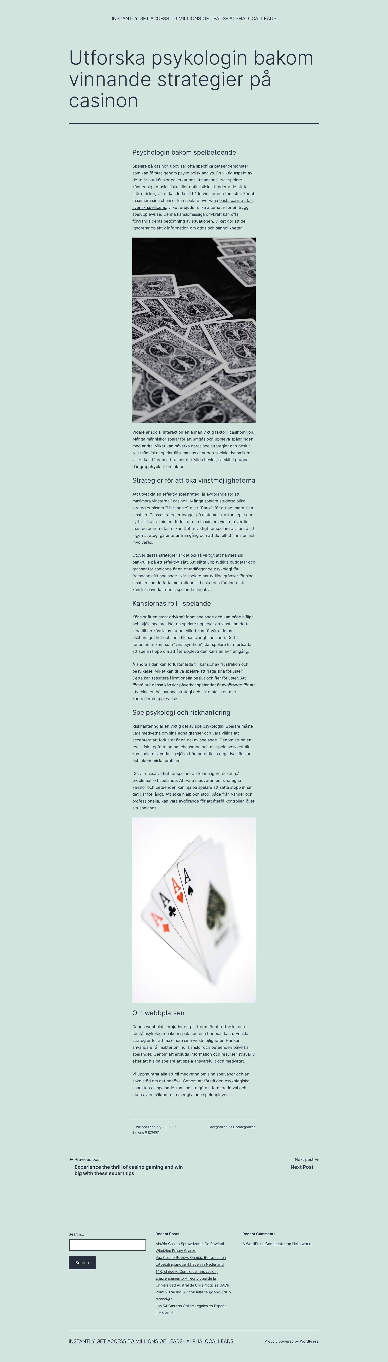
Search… (76, 1234)
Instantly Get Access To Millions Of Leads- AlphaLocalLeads (194, 18)
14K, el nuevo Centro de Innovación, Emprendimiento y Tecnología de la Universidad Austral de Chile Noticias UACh (192, 1278)
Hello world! (302, 1244)
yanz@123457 (148, 1132)
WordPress (309, 1341)
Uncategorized (244, 1127)
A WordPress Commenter (264, 1244)
